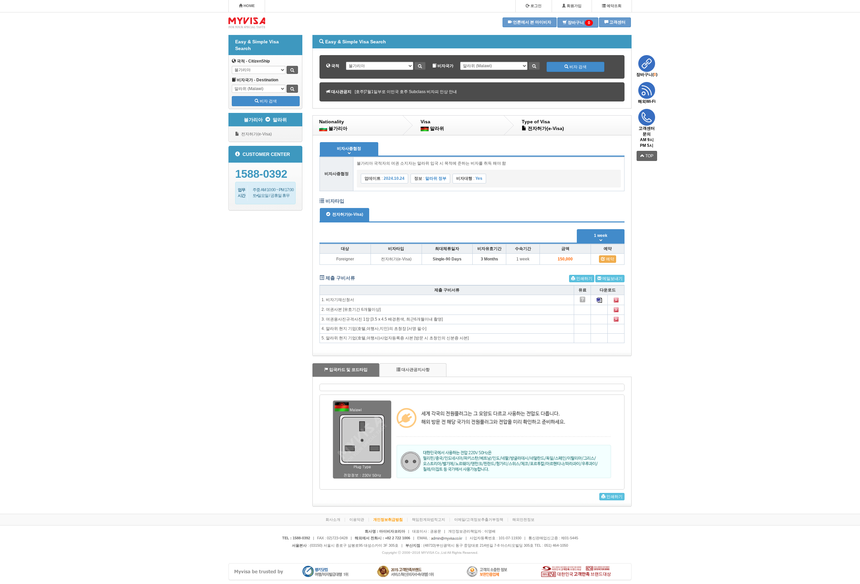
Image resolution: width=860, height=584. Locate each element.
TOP (648, 156)
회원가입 (574, 6)
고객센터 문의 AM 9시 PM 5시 (647, 137)
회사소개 (333, 519)
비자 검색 (268, 101)
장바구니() (646, 74)
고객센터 (617, 22)
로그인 (535, 6)
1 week (600, 235)
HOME (249, 6)
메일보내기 (611, 278)
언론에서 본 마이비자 (531, 22)
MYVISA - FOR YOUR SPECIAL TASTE (246, 22)
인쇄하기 (583, 278)
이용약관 (356, 519)
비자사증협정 (349, 148)
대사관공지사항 (415, 369)
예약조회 (613, 6)
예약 (609, 259)
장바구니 (578, 22)
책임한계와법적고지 (428, 519)
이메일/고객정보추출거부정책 (478, 519)
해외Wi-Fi (646, 101)
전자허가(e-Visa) (255, 134)
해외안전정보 (523, 519)
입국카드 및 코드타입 (348, 369)
